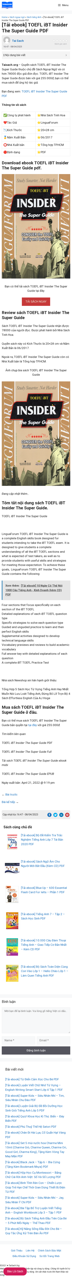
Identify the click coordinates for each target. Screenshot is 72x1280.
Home (5, 17)
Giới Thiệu (16, 1250)
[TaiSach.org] (7, 5)
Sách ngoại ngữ (17, 17)
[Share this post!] (49, 816)
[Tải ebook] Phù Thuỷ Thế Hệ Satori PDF (30, 1126)
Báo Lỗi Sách (15, 1271)
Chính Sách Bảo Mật (49, 1250)
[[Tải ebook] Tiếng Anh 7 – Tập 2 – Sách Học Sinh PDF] (12, 927)
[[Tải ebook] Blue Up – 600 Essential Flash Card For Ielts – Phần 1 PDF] (12, 900)
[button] (36, 301)
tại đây (32, 725)
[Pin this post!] (67, 816)
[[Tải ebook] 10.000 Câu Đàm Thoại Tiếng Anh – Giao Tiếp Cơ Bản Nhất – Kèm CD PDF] (12, 953)
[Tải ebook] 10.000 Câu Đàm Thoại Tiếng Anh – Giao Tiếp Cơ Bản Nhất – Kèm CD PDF (44, 945)
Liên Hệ (30, 1250)
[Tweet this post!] (55, 816)
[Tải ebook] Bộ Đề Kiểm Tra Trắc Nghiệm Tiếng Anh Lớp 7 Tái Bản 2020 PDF (42, 839)
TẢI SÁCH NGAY (36, 301)
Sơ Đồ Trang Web (49, 1256)
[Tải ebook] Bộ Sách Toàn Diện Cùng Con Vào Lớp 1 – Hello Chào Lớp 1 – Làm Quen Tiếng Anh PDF (44, 971)
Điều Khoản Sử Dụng (24, 1256)
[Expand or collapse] (66, 55)
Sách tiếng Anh (34, 17)
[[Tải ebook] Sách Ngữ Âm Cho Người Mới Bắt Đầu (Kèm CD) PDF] (12, 874)
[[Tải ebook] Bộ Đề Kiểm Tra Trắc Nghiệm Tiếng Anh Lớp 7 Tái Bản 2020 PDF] (12, 848)
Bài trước (11, 794)
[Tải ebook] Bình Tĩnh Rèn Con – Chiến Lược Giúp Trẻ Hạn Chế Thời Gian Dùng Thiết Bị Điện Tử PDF (35, 1187)
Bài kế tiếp (8, 802)
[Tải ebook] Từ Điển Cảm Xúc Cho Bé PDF (32, 1079)
